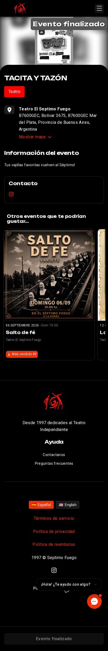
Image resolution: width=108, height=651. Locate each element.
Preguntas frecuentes (54, 463)
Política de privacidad (54, 531)
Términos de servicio (54, 518)
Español (41, 505)
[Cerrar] (95, 584)
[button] (69, 584)
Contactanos (54, 455)
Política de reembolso (54, 544)
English (68, 505)
